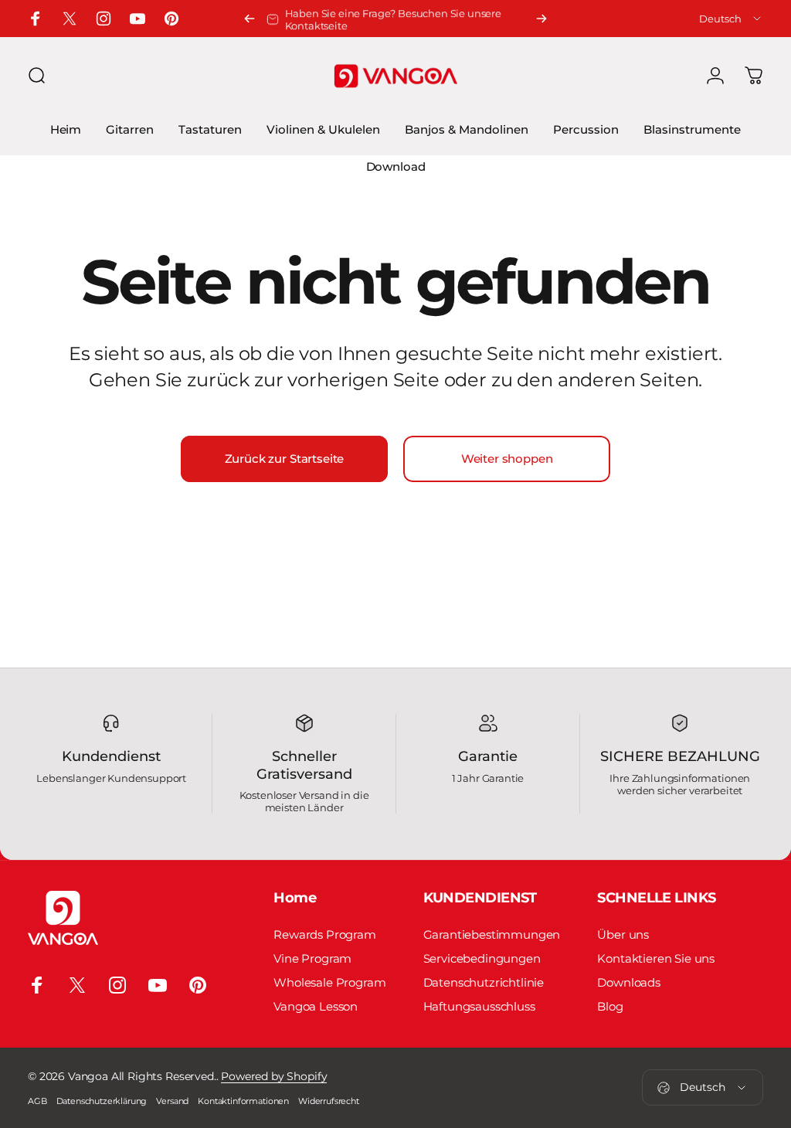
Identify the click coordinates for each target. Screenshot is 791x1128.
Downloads (628, 982)
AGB (37, 1101)
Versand (172, 1101)
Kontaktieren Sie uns (656, 958)
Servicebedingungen (482, 958)
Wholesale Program (329, 982)
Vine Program (312, 958)
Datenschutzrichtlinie (484, 982)
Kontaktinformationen (243, 1101)
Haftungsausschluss (479, 1006)
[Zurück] (249, 18)
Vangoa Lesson (315, 1006)
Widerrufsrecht (328, 1101)
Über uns (623, 934)
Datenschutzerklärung (102, 1101)
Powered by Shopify (274, 1076)
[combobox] (731, 18)
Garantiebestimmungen (492, 934)
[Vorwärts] (541, 18)
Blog (610, 1006)
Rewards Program (324, 934)
